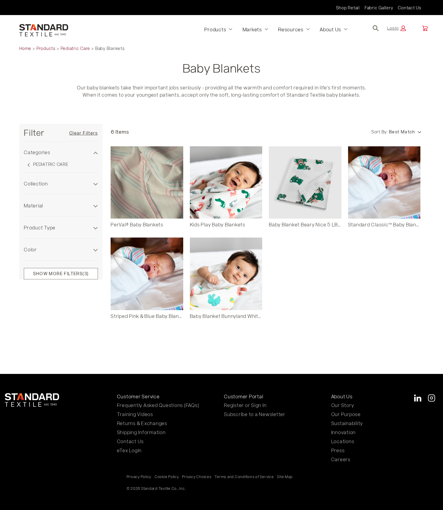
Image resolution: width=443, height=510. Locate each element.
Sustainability (347, 423)
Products (45, 48)
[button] (396, 28)
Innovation (343, 432)
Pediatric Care (75, 48)
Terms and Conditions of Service (244, 476)
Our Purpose (346, 414)
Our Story (342, 405)
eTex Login (129, 450)
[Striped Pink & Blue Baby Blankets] (147, 274)
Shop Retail (348, 8)
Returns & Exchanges (142, 423)
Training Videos (135, 414)
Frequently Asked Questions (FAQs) (158, 405)
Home (25, 48)
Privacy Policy (139, 476)
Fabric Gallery (379, 8)
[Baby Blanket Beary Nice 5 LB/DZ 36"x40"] (305, 182)
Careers (340, 459)
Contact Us (409, 8)
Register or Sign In (245, 405)
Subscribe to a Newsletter (254, 414)
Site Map (284, 476)
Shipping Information (141, 432)
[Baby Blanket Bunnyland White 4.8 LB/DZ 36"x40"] (226, 274)
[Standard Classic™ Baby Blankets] (384, 182)
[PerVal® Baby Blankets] (147, 182)
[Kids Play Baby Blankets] (226, 182)
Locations (342, 441)
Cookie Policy (167, 476)
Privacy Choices (196, 476)
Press (338, 450)
